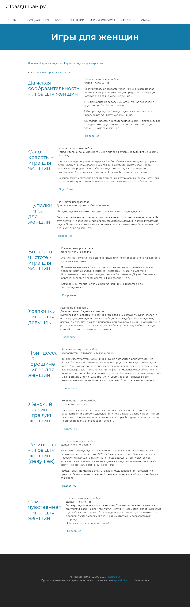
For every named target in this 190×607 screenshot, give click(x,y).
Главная (33, 63)
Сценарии (77, 20)
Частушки (128, 20)
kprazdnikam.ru (123, 580)
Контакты (114, 576)
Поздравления (38, 20)
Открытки (14, 20)
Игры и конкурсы (102, 20)
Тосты (59, 20)
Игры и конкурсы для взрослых (83, 63)
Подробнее (92, 136)
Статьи (146, 20)
